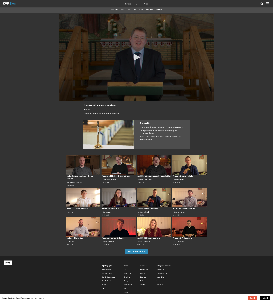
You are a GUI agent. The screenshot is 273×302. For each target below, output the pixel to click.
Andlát (142, 273)
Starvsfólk (160, 285)
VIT (129, 10)
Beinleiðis (114, 10)
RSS (125, 288)
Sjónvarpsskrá (107, 273)
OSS (125, 270)
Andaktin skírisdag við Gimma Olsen (116, 176)
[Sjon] (14, 3)
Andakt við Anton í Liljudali (183, 176)
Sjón (146, 4)
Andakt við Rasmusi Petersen (184, 209)
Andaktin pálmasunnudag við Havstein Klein (154, 176)
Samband (160, 281)
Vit (103, 288)
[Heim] (6, 3)
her (43, 298)
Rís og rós (127, 281)
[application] (136, 57)
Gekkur (142, 281)
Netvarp (126, 292)
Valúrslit (143, 285)
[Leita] (261, 3)
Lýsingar (143, 277)
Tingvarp (149, 10)
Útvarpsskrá (106, 270)
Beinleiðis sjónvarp (108, 277)
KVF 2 (141, 10)
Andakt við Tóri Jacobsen (182, 238)
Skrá (122, 10)
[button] (136, 57)
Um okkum (160, 270)
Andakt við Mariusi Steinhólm (113, 238)
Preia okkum (161, 277)
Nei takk (265, 298)
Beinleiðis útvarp (108, 281)
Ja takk (252, 298)
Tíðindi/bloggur (162, 273)
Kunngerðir (144, 270)
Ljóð (137, 4)
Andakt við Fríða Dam (75, 238)
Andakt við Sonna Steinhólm (77, 209)
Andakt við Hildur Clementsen (148, 238)
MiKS (134, 10)
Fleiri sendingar (136, 252)
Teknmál (159, 10)
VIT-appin (127, 273)
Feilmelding (128, 285)
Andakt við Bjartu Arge (110, 209)
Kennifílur (127, 277)
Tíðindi (128, 4)
